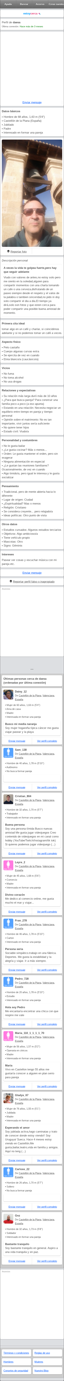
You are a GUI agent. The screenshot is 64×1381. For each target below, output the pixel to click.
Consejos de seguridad (15, 1370)
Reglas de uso (42, 1352)
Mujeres (38, 1361)
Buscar (24, 4)
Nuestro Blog (41, 1370)
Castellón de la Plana (30, 695)
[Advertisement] (32, 67)
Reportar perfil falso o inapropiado (33, 581)
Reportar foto (19, 251)
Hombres (8, 1361)
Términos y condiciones (16, 1352)
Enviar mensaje (32, 102)
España (19, 699)
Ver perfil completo (47, 741)
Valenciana (48, 695)
